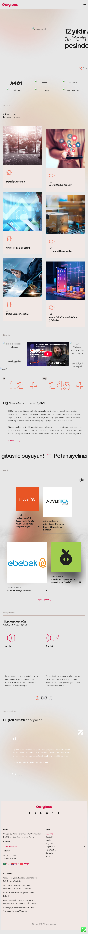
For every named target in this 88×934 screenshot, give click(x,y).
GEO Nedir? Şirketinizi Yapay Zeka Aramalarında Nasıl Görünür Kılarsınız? (17, 887)
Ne (50, 846)
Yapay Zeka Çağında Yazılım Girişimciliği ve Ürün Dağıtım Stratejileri (20, 879)
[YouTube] (47, 813)
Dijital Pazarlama (14, 587)
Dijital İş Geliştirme (51, 521)
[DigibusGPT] (52, 813)
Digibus (36, 924)
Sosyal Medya (22, 515)
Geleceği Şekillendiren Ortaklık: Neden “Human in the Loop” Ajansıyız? (18, 909)
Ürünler (48, 840)
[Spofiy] (58, 813)
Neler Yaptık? (51, 850)
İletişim (48, 856)
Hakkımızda (12, 441)
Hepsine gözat (43, 600)
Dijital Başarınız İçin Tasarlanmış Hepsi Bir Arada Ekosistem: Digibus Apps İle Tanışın (19, 902)
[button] (80, 68)
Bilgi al (44, 51)
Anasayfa (49, 834)
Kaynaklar (49, 853)
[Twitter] (35, 813)
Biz (49, 837)
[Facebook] (29, 813)
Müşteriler (49, 843)
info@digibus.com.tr (11, 846)
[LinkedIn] (41, 813)
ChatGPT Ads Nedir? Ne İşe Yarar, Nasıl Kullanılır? (18, 894)
